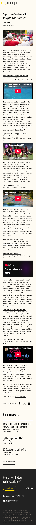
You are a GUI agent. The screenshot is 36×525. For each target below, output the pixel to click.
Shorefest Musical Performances (16, 231)
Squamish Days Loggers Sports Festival (15, 135)
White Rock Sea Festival (13, 339)
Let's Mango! (9, 488)
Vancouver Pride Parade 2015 (14, 309)
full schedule (20, 396)
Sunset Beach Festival (16, 233)
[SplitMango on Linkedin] (32, 488)
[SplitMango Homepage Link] (9, 3)
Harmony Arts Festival (12, 253)
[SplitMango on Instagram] (27, 488)
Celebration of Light (11, 185)
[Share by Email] (29, 403)
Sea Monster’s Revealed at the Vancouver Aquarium (15, 76)
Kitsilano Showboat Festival (15, 242)
